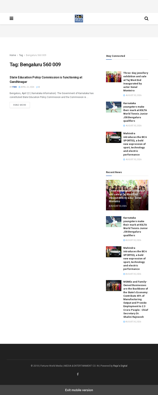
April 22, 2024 (27, 87)
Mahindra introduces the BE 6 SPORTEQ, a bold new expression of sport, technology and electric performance (135, 144)
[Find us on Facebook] (78, 374)
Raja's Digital (120, 365)
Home (13, 55)
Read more (21, 105)
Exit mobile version (79, 390)
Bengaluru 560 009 (36, 55)
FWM (14, 87)
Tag (21, 55)
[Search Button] (146, 18)
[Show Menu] (11, 18)
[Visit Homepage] (79, 18)
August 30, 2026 (119, 206)
